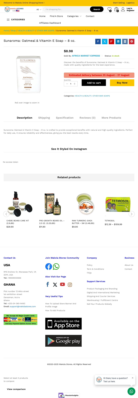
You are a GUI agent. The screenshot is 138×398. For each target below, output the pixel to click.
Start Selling (119, 3)
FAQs (89, 273)
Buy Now (122, 82)
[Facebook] (47, 285)
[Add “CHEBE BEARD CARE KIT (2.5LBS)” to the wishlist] (26, 216)
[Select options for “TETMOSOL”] (111, 216)
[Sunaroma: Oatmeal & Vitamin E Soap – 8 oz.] (98, 41)
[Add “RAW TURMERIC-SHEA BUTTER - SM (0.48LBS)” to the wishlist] (91, 216)
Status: (108, 56)
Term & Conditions (95, 269)
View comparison (16, 389)
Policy (89, 265)
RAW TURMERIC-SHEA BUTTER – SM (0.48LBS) (83, 222)
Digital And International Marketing (103, 292)
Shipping (44, 117)
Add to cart (94, 82)
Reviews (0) (88, 117)
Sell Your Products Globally (99, 304)
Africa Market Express (86, 55)
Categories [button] (72, 16)
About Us (129, 265)
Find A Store (56, 16)
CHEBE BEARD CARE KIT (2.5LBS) (17, 222)
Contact (90, 16)
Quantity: (67, 80)
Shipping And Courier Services (101, 296)
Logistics (130, 3)
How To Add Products (55, 310)
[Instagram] (70, 284)
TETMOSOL (110, 221)
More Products (111, 117)
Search (97, 9)
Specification (64, 117)
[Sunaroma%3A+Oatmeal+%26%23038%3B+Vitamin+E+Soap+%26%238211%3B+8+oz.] (104, 41)
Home (42, 16)
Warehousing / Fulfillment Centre (102, 300)
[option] (20, 210)
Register (130, 10)
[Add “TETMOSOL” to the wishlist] (124, 216)
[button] (13, 216)
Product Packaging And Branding (102, 289)
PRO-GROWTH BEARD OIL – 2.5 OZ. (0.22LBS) (51, 222)
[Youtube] (62, 285)
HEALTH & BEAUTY (83, 96)
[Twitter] (55, 285)
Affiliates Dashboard (50, 23)
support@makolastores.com (23, 306)
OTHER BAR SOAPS (101, 96)
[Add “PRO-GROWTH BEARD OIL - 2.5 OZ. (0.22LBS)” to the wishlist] (58, 216)
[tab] (24, 118)
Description (24, 117)
